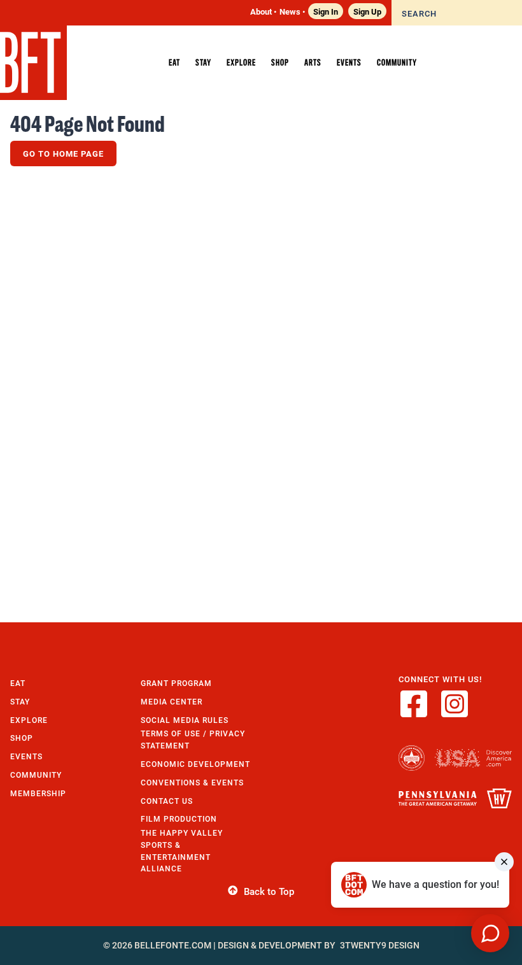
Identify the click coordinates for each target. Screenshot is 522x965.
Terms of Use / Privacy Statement (193, 739)
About (261, 11)
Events (26, 756)
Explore (29, 720)
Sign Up (367, 11)
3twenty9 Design (380, 945)
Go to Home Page (63, 153)
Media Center (171, 701)
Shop (21, 738)
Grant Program (176, 683)
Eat (17, 683)
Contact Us (167, 801)
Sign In (325, 11)
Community (36, 775)
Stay (20, 701)
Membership (38, 793)
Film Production (179, 819)
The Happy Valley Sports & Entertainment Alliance (182, 850)
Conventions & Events (192, 782)
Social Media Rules (185, 720)
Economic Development (195, 764)
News (289, 11)
